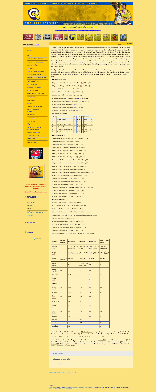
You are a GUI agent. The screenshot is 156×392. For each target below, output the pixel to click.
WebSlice (52, 385)
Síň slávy (30, 68)
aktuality (30, 103)
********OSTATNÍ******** (33, 118)
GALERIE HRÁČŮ (32, 65)
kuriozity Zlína (32, 90)
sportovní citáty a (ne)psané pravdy (34, 128)
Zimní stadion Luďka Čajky (36, 71)
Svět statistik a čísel (34, 74)
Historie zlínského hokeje (36, 78)
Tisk (57, 388)
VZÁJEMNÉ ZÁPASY (33, 81)
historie (30, 205)
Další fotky (31, 202)
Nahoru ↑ (75, 388)
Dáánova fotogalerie (35, 212)
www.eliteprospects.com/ (122, 387)
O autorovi (31, 121)
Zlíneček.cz (52, 388)
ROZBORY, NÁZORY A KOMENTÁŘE (33, 110)
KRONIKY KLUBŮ (32, 84)
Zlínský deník (69, 387)
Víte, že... (30, 124)
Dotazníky (30, 114)
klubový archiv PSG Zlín (59, 387)
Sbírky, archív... (32, 139)
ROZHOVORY (31, 100)
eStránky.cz (75, 372)
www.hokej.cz (111, 387)
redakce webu (32, 142)
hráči (29, 209)
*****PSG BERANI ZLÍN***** (35, 59)
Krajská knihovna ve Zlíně (100, 387)
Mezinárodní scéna (34, 87)
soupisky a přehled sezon (36, 62)
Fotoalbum (31, 97)
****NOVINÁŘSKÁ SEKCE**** (35, 93)
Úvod (29, 55)
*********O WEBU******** (33, 132)
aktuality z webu (33, 135)
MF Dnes (91, 387)
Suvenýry (30, 215)
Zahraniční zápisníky (34, 106)
